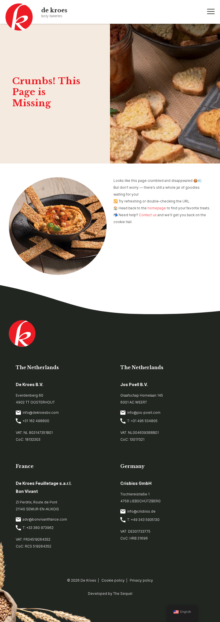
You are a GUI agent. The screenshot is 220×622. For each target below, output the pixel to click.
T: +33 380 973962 (38, 527)
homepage (157, 208)
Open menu (211, 11)
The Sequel (122, 593)
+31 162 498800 (36, 421)
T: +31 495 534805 (142, 421)
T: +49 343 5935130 (143, 519)
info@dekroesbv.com (41, 412)
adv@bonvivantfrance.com (45, 519)
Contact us (148, 215)
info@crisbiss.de (141, 511)
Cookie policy (113, 580)
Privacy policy (141, 580)
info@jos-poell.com (143, 412)
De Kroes (88, 580)
